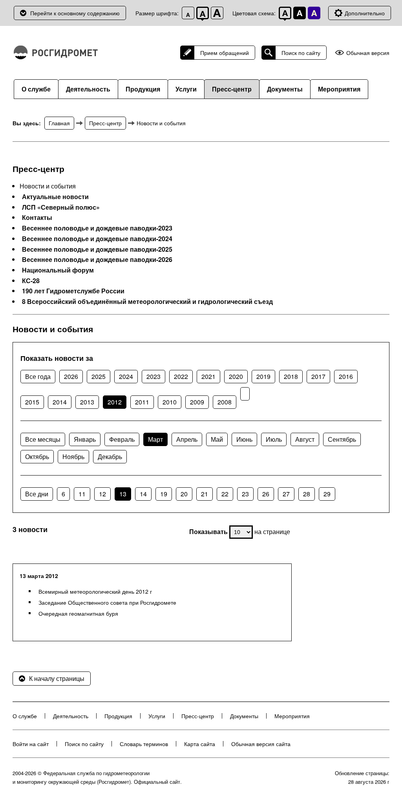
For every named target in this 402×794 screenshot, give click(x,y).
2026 (71, 376)
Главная (59, 123)
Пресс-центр (232, 88)
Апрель (186, 439)
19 (163, 493)
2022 (181, 376)
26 (265, 493)
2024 (126, 376)
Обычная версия (367, 53)
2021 (208, 376)
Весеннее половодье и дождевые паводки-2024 (97, 238)
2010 (170, 401)
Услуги (186, 88)
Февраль (122, 439)
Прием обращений (224, 53)
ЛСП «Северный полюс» (61, 207)
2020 (236, 376)
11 (82, 493)
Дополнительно (365, 13)
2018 (291, 376)
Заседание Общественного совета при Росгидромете (107, 602)
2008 (224, 401)
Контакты (37, 217)
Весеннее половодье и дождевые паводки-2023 (97, 228)
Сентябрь (342, 439)
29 (327, 493)
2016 (346, 376)
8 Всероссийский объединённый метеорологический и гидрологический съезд (147, 301)
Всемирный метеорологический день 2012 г (95, 591)
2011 (142, 401)
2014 (60, 401)
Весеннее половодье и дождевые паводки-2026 (97, 259)
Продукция (143, 88)
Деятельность (88, 88)
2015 (32, 401)
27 (286, 493)
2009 (197, 401)
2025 (98, 376)
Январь (85, 439)
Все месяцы (42, 439)
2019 (263, 376)
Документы (285, 88)
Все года (38, 376)
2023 (153, 376)
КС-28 (31, 280)
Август (304, 439)
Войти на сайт (31, 744)
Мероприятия (339, 88)
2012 (115, 401)
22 (224, 493)
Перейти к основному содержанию (75, 13)
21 (204, 493)
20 (184, 493)
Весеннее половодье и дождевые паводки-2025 (97, 249)
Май (217, 439)
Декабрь (110, 456)
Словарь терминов (144, 744)
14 (143, 493)
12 (102, 493)
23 (245, 493)
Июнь (244, 439)
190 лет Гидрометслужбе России (73, 291)
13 (122, 493)
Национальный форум (58, 270)
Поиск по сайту (300, 53)
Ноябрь (73, 456)
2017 (318, 376)
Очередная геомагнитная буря (78, 613)
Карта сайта (199, 744)
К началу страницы (56, 678)
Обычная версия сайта (261, 744)
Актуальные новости (55, 196)
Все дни (36, 493)
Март (155, 439)
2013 (87, 401)
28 (306, 493)
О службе (36, 88)
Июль (274, 439)
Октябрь (37, 456)
